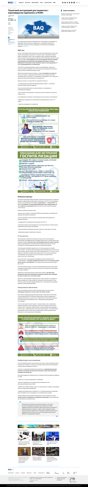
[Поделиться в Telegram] (10, 20)
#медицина (10, 28)
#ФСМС (9, 34)
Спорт (41, 2)
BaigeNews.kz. (25, 46)
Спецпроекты (41, 472)
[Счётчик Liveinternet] (72, 479)
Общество (29, 472)
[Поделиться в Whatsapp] (13, 20)
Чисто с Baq (75, 473)
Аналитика (27, 2)
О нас (64, 473)
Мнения (23, 472)
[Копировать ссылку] (15, 20)
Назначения (11, 472)
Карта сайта (72, 477)
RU (77, 2)
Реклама (31, 481)
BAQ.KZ (9, 24)
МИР (54, 2)
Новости (14, 8)
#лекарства (10, 32)
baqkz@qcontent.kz (34, 480)
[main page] (12, 3)
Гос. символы (57, 473)
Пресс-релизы (48, 473)
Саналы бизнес (48, 2)
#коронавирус (11, 30)
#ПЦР (9, 31)
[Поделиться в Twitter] (12, 20)
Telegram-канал (11, 41)
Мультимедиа (35, 2)
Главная (9, 8)
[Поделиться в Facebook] (8, 20)
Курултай (21, 2)
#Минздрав (10, 27)
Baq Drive (68, 473)
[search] (79, 2)
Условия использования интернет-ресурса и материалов (62, 478)
